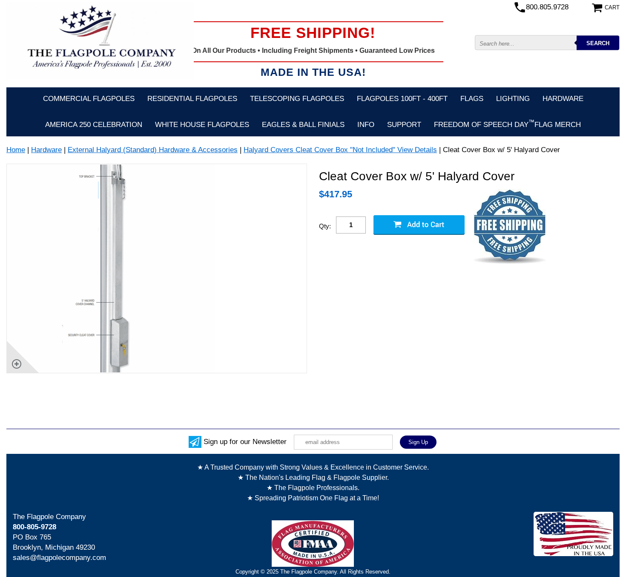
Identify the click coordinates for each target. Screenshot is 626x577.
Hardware (563, 99)
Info (365, 125)
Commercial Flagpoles (89, 99)
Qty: (325, 226)
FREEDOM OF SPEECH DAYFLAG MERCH (507, 123)
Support (404, 125)
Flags (471, 99)
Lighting (513, 99)
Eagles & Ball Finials (303, 125)
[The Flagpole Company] (100, 40)
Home (15, 150)
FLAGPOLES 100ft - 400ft (402, 99)
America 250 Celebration (93, 125)
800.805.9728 (547, 7)
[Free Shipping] (509, 227)
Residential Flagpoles (192, 99)
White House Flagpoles (202, 125)
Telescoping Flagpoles (297, 99)
